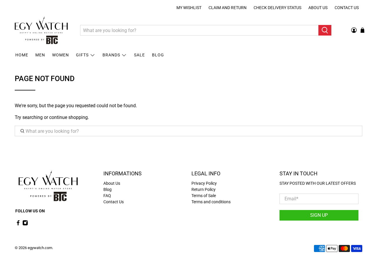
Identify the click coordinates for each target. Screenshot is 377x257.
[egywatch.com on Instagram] (25, 224)
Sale (139, 55)
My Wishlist (188, 7)
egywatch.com (40, 248)
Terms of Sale (203, 195)
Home (21, 55)
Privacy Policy (204, 183)
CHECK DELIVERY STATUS (277, 7)
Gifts (82, 55)
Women (60, 55)
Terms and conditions (211, 201)
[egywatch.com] (41, 30)
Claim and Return (228, 7)
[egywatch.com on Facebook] (18, 224)
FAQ (107, 195)
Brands (111, 55)
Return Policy (203, 189)
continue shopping (68, 117)
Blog (158, 55)
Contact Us (347, 7)
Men (40, 55)
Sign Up (319, 215)
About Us (318, 7)
